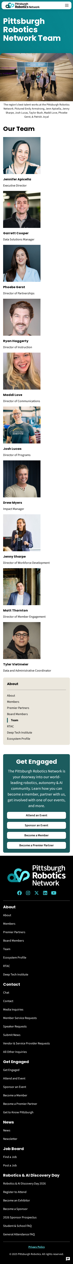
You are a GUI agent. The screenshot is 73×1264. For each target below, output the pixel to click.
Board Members (17, 714)
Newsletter (10, 1139)
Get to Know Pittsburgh (18, 1112)
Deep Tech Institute (19, 732)
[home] (22, 5)
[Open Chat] (67, 1259)
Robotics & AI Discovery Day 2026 (24, 1183)
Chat (6, 992)
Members (13, 702)
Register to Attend (14, 1192)
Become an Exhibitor (16, 1200)
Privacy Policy (36, 1247)
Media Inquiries (13, 1009)
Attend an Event (36, 815)
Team (14, 720)
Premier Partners (18, 708)
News (6, 1130)
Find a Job (10, 1157)
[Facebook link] (19, 893)
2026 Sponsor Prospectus (20, 1217)
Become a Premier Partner (36, 845)
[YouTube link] (53, 893)
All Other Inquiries (15, 1052)
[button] (66, 5)
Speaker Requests (15, 1026)
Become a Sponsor (15, 1209)
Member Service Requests (20, 1018)
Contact (8, 1001)
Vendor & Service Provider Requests (26, 1043)
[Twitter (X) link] (36, 893)
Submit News (11, 1035)
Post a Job (10, 1165)
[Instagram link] (28, 893)
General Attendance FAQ (19, 1234)
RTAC (10, 726)
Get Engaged (11, 1070)
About (11, 695)
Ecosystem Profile (18, 739)
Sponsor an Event (36, 825)
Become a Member (36, 835)
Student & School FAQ (17, 1226)
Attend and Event (14, 1078)
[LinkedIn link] (45, 893)
